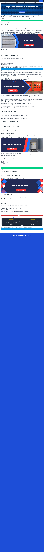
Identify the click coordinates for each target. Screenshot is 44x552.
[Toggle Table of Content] (8, 22)
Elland (2, 214)
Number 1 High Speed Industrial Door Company (19, 28)
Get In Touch (22, 20)
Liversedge (12, 214)
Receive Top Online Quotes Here (22, 215)
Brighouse (4, 214)
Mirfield (7, 214)
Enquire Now (22, 231)
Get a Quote (22, 11)
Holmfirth (9, 214)
